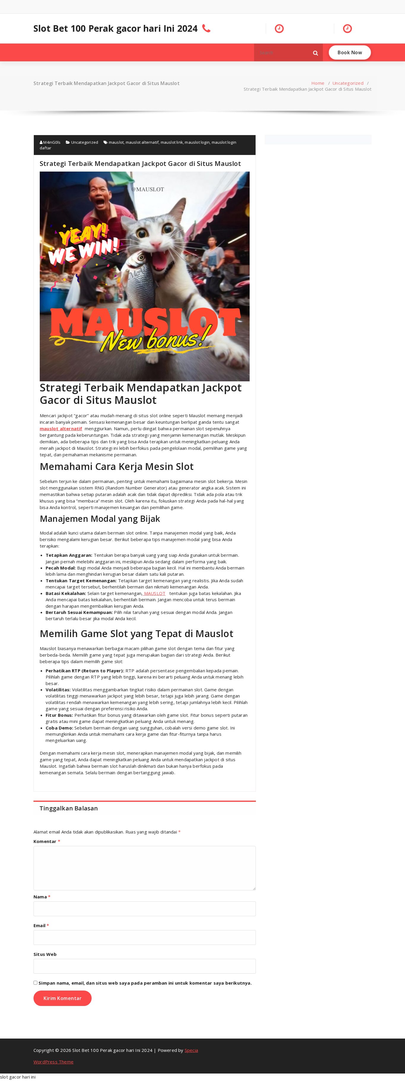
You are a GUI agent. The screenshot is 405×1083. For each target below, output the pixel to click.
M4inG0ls (51, 142)
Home (317, 83)
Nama (42, 897)
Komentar (47, 841)
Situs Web (45, 954)
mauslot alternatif (142, 142)
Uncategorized (347, 83)
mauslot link (172, 142)
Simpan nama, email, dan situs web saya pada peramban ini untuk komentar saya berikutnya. (145, 983)
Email (41, 925)
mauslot (116, 142)
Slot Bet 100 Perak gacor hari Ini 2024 (116, 28)
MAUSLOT (154, 593)
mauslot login (197, 142)
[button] (316, 52)
